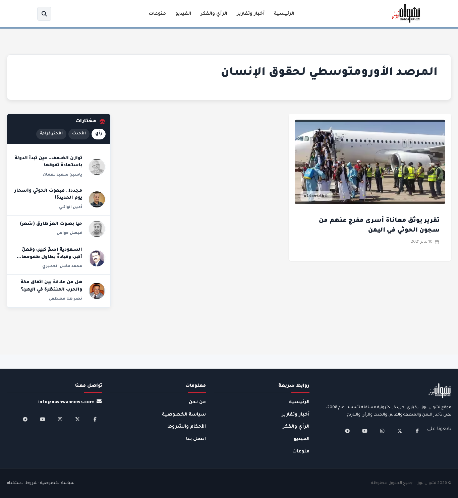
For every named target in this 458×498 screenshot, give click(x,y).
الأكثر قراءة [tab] (51, 134)
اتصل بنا (196, 439)
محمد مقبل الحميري (62, 266)
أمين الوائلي (70, 207)
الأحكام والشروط (187, 426)
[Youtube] (364, 431)
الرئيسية (284, 13)
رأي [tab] (98, 134)
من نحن (197, 402)
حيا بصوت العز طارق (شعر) (51, 224)
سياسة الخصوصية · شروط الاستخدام (40, 483)
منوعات (157, 13)
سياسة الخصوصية (184, 414)
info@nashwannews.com (66, 402)
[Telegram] (347, 431)
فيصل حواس (69, 233)
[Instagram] (382, 431)
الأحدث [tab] (79, 134)
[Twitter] (399, 431)
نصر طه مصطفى (65, 299)
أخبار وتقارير (251, 13)
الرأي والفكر (214, 13)
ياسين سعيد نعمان (62, 175)
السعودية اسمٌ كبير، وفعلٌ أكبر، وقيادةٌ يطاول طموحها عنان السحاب (51, 257)
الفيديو (183, 13)
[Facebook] (417, 431)
